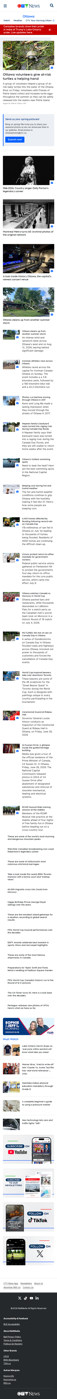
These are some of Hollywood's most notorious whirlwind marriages (27, 862)
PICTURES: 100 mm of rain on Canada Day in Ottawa (37, 634)
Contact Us (28, 1287)
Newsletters (26, 1283)
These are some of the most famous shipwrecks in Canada (26, 956)
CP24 (6, 1356)
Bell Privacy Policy (12, 1336)
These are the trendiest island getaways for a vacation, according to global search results (30, 917)
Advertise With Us (12, 1287)
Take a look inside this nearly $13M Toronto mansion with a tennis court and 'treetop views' (29, 877)
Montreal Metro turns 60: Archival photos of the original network (28, 233)
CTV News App (11, 1283)
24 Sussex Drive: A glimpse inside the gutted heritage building (36, 748)
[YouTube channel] (31, 1298)
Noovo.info (9, 1376)
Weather (17, 20)
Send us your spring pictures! (22, 119)
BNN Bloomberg (11, 1360)
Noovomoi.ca (10, 1379)
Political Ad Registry (13, 1344)
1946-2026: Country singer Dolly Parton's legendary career (26, 190)
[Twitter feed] (19, 1298)
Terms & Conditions (13, 1340)
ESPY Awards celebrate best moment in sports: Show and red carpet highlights (28, 943)
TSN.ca (7, 1363)
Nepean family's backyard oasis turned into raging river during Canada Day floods (37, 426)
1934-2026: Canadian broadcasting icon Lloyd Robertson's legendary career (31, 850)
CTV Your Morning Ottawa (39, 20)
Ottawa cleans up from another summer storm (26, 321)
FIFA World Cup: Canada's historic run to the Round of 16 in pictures (30, 981)
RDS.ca (7, 1383)
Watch (7, 20)
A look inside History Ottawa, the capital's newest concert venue (27, 278)
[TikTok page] (25, 1298)
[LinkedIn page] (37, 1298)
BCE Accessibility (12, 1324)
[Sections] (5, 6)
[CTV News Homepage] (29, 6)
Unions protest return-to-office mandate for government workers (38, 557)
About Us (38, 1283)
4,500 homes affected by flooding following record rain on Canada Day (37, 521)
